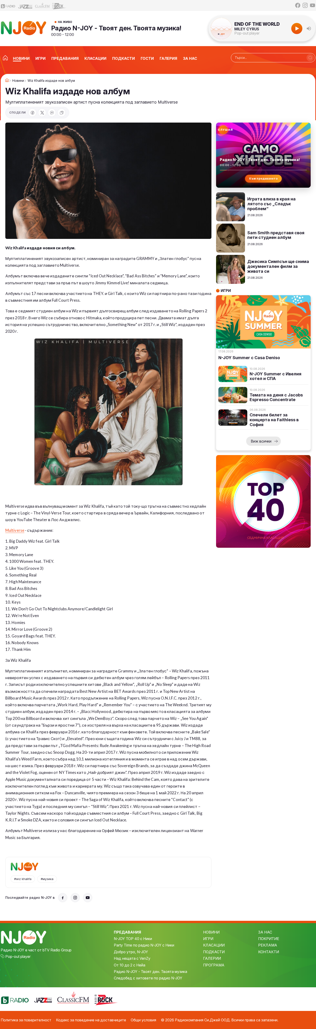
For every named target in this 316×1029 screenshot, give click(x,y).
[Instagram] (305, 5)
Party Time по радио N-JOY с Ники (144, 945)
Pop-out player (247, 33)
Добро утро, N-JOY (131, 952)
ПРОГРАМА (213, 965)
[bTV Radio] (8, 5)
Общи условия (143, 1020)
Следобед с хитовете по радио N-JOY (148, 978)
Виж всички (261, 441)
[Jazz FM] (25, 5)
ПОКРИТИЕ (268, 939)
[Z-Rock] (59, 5)
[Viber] (52, 112)
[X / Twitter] (42, 112)
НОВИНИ (211, 932)
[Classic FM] (42, 5)
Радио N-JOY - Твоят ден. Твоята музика (150, 971)
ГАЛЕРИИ (212, 958)
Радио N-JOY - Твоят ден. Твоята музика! (116, 28)
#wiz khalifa (22, 879)
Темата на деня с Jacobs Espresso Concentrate (276, 397)
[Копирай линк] (61, 112)
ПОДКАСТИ (214, 952)
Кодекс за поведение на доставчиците (91, 1020)
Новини (18, 80)
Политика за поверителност (26, 1020)
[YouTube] (312, 5)
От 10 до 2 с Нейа (129, 965)
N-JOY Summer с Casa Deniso (249, 357)
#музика (47, 879)
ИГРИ (208, 939)
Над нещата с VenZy (132, 958)
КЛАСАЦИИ (214, 945)
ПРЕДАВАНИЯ (127, 932)
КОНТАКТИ (268, 952)
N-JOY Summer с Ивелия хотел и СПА (275, 376)
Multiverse (14, 530)
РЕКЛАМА (267, 945)
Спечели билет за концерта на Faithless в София (274, 420)
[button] (309, 28)
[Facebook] (298, 5)
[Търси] (310, 57)
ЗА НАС (265, 932)
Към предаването (263, 178)
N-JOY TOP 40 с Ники (133, 939)
